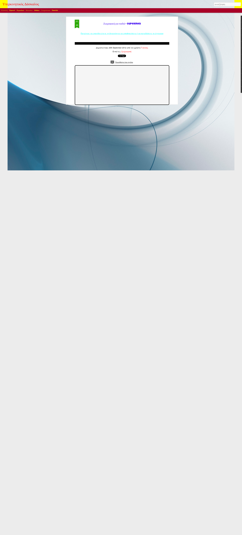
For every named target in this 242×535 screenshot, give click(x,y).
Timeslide (55, 10)
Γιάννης (144, 47)
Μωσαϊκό (29, 10)
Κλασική (4, 10)
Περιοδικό (20, 10)
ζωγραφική (126, 51)
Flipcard (12, 10)
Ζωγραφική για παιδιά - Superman (122, 24)
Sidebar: (37, 10)
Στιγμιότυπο (45, 10)
